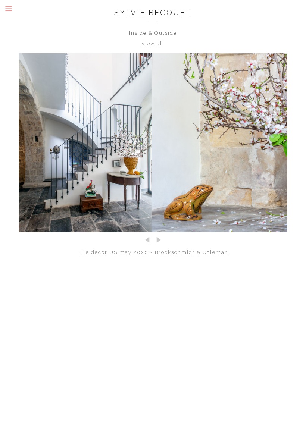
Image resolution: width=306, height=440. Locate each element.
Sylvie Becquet (153, 12)
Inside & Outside (153, 33)
